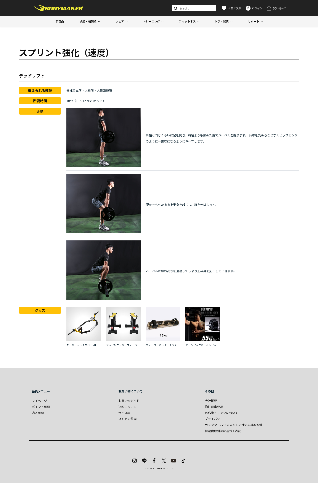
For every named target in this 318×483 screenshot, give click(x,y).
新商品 (60, 21)
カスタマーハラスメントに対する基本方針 (233, 425)
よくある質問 (127, 419)
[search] (175, 8)
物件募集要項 (214, 407)
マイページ (39, 400)
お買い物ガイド (129, 400)
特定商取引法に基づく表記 (223, 431)
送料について (127, 407)
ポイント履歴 (41, 407)
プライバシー (214, 419)
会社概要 (211, 400)
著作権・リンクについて (221, 413)
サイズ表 (124, 413)
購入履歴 (38, 413)
